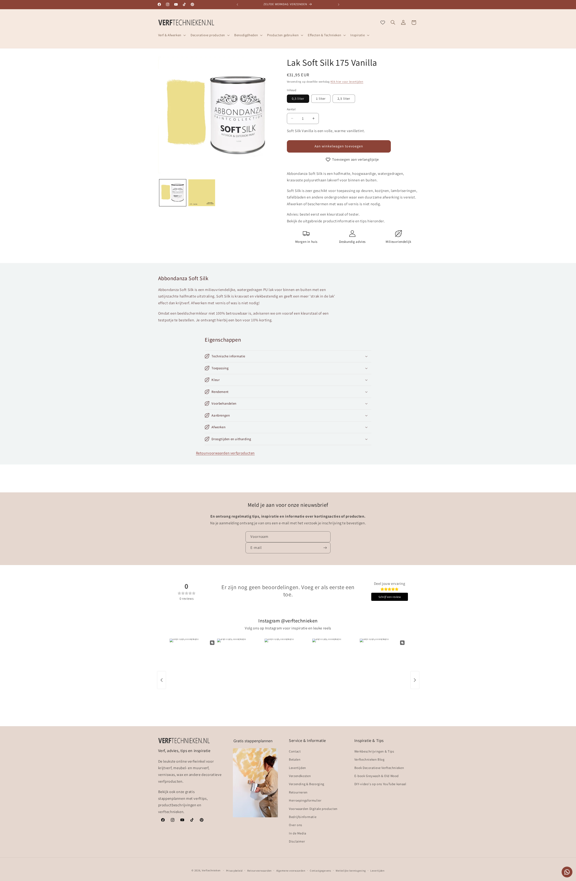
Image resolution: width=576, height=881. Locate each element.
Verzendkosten (300, 776)
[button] (171, 35)
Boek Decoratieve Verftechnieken (379, 768)
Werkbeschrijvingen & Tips (374, 751)
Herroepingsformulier (305, 800)
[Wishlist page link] (382, 22)
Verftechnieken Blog (369, 759)
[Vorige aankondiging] (237, 4)
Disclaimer (297, 841)
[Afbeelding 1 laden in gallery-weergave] (172, 192)
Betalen (294, 759)
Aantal (291, 109)
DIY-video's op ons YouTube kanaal (380, 784)
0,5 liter (298, 98)
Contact (295, 751)
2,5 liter (344, 98)
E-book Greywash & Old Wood (376, 776)
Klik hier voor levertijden (347, 81)
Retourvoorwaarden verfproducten (225, 453)
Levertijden (297, 768)
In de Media (297, 833)
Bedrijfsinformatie (302, 817)
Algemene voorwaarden (290, 870)
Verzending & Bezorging (306, 784)
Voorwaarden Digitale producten (313, 809)
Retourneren (298, 792)
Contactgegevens (320, 870)
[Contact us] (567, 872)
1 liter (321, 98)
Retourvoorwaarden (259, 870)
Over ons (295, 825)
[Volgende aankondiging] (339, 4)
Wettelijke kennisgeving (351, 870)
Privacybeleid (234, 870)
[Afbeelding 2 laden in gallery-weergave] (201, 192)
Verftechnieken (211, 870)
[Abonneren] (325, 547)
